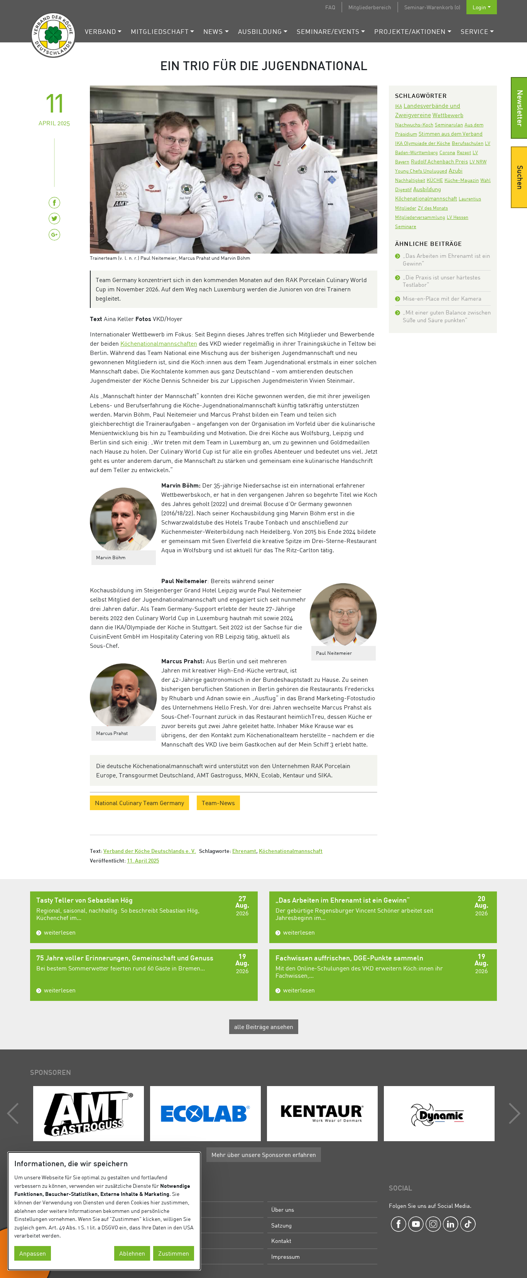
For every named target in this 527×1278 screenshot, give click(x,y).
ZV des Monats (433, 208)
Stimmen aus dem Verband (451, 133)
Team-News (218, 803)
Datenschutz (169, 1256)
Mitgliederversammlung (420, 217)
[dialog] (104, 1211)
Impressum (285, 1256)
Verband (100, 31)
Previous (14, 1113)
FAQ (330, 7)
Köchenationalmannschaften (158, 343)
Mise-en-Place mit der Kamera (442, 298)
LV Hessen (457, 217)
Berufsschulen (467, 143)
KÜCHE (435, 180)
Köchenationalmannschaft (291, 851)
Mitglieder (405, 208)
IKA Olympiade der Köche (422, 143)
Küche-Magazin (461, 180)
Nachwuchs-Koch (414, 124)
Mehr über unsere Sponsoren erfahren (263, 1155)
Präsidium (166, 1225)
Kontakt (281, 1240)
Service (474, 31)
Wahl (485, 180)
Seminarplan (449, 124)
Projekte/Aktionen (410, 31)
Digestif (403, 189)
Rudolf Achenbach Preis (439, 161)
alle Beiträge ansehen (263, 1027)
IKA (398, 106)
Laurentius (470, 199)
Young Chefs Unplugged (421, 171)
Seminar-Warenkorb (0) (432, 7)
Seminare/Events (328, 31)
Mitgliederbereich (369, 7)
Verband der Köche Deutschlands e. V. (149, 851)
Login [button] (479, 7)
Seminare (405, 226)
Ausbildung (260, 31)
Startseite (166, 1209)
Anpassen (32, 1253)
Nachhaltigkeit (410, 180)
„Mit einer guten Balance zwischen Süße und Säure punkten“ (447, 316)
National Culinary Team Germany (139, 803)
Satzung (281, 1225)
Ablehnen (132, 1253)
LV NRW (478, 162)
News (213, 31)
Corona (447, 152)
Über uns (282, 1209)
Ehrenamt (244, 851)
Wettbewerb (447, 114)
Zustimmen (173, 1253)
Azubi (456, 170)
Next (512, 1113)
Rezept (464, 152)
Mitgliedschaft (160, 31)
